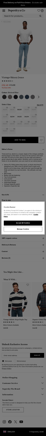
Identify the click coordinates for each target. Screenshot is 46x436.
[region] (23, 218)
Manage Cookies (23, 229)
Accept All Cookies (23, 223)
